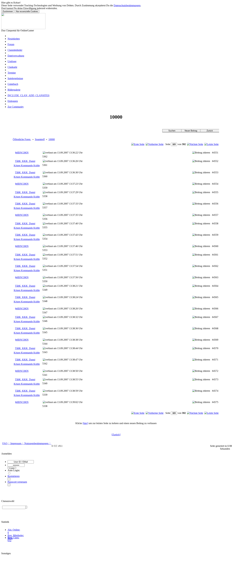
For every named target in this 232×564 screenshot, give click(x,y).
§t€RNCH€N (22, 152)
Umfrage (12, 61)
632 (9, 540)
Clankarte (12, 67)
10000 (51, 139)
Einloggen (13, 101)
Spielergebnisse (15, 78)
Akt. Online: (14, 529)
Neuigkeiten (14, 38)
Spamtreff (40, 139)
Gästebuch (13, 84)
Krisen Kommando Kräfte (27, 165)
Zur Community (16, 106)
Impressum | (17, 443)
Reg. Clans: (13, 537)
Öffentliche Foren (22, 139)
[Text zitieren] (201, 152)
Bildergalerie (14, 89)
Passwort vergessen (17, 482)
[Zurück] (116, 434)
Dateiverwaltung (16, 55)
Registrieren (14, 476)
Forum (11, 44)
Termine (12, 72)
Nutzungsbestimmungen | (37, 443)
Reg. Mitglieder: (16, 535)
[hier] (85, 423)
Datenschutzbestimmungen (127, 5)
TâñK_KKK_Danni (25, 161)
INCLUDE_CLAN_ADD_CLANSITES (28, 95)
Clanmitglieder (15, 50)
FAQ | (6, 443)
